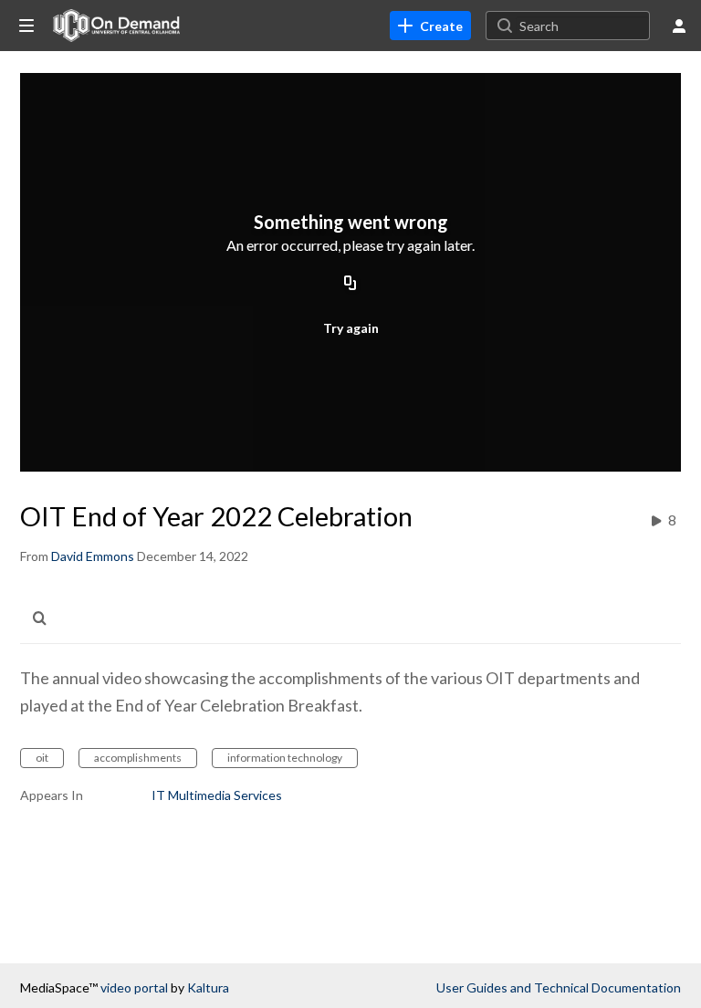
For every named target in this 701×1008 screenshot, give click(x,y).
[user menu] (679, 25)
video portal (134, 987)
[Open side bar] (26, 25)
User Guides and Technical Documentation (558, 987)
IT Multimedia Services (217, 795)
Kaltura (208, 987)
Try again (351, 328)
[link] (430, 25)
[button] (44, 617)
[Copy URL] (350, 284)
